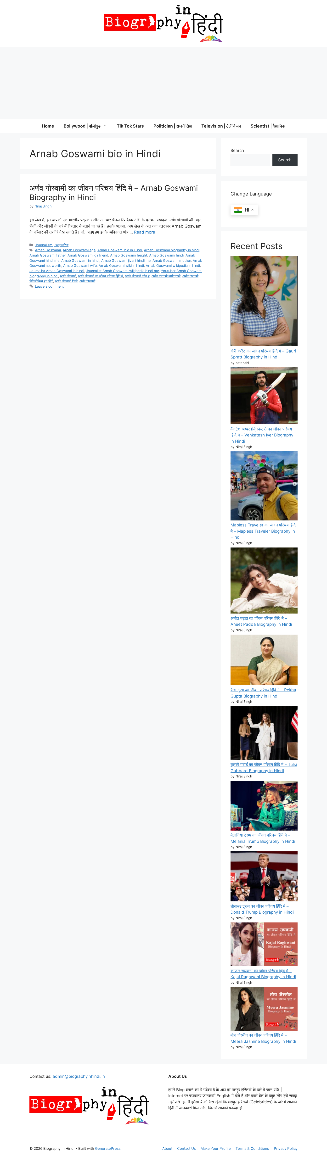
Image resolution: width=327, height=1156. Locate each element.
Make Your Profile (216, 1148)
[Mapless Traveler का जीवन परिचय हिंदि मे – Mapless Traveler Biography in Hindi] (264, 486)
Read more (144, 232)
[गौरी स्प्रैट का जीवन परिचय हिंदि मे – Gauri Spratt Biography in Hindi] (264, 302)
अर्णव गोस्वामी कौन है (137, 276)
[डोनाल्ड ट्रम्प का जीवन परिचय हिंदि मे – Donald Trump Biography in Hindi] (264, 877)
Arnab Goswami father (47, 255)
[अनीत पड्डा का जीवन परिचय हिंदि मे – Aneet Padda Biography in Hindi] (264, 581)
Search (237, 150)
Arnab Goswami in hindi (80, 260)
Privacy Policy (286, 1148)
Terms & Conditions (252, 1148)
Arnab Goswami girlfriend (88, 255)
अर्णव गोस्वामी (68, 276)
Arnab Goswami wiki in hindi (121, 265)
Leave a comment (49, 286)
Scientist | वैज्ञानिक (268, 125)
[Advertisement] (163, 83)
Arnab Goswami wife (80, 265)
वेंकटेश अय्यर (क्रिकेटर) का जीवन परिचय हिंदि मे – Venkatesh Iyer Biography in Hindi (262, 435)
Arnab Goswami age (79, 250)
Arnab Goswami (48, 250)
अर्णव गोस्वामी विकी (66, 281)
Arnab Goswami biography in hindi (171, 250)
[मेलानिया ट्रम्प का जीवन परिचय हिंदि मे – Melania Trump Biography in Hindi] (264, 806)
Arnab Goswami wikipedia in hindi (173, 265)
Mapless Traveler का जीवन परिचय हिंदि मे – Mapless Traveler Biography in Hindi (263, 531)
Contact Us (186, 1148)
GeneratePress (108, 1148)
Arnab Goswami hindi (166, 255)
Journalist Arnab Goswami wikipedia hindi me (122, 271)
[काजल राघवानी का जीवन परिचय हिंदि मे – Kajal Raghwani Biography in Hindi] (264, 945)
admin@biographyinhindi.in (79, 1076)
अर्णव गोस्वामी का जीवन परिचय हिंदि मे (100, 276)
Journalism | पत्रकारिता (51, 245)
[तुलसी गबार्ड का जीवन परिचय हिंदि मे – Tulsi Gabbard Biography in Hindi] (264, 734)
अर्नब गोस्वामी (87, 281)
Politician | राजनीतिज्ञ (172, 125)
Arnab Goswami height (128, 255)
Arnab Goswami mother (171, 260)
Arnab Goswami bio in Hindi (119, 250)
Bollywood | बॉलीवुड (82, 125)
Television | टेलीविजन (221, 125)
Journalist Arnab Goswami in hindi (56, 271)
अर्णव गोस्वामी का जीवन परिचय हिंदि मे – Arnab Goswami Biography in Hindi (113, 192)
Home (48, 125)
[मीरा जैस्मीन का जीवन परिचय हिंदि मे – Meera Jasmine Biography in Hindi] (264, 1010)
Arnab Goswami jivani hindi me (126, 260)
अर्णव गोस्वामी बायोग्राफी (166, 276)
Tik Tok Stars (130, 125)
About (167, 1148)
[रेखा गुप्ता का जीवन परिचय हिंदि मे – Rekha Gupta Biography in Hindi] (264, 661)
